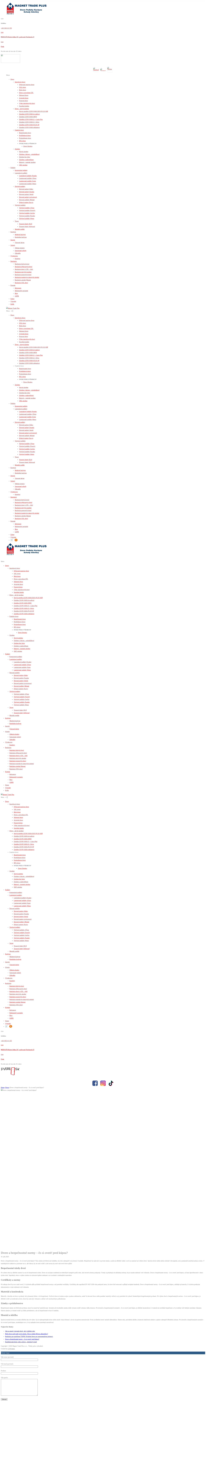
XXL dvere (22, 87)
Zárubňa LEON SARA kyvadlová (29, 114)
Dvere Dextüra (27, 146)
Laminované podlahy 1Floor (27, 178)
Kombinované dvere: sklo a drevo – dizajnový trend (21, 1342)
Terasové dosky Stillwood (27, 226)
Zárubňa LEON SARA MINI (28, 117)
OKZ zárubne (23, 165)
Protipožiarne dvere (25, 138)
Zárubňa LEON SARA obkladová (29, 127)
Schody (13, 245)
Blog (16, 293)
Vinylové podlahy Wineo (26, 218)
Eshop (12, 299)
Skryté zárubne (23, 151)
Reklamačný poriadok (21, 291)
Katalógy (17, 258)
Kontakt (13, 285)
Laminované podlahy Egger (27, 181)
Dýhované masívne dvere (26, 84)
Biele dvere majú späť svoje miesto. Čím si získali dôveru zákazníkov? (26, 1334)
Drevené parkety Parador (26, 192)
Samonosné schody (20, 250)
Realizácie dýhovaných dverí (23, 266)
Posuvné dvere (23, 101)
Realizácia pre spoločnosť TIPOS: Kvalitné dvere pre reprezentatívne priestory (29, 1336)
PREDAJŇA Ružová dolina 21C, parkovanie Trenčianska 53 (17, 37)
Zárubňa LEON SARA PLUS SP (29, 125)
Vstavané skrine (19, 242)
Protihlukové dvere (25, 135)
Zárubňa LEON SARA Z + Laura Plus (31, 119)
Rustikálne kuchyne (21, 237)
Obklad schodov (20, 248)
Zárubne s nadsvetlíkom (26, 159)
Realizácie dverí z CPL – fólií (24, 269)
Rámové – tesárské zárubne (27, 162)
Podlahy (13, 168)
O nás (2, 46)
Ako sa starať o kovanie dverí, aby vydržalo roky (20, 1331)
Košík (12, 304)
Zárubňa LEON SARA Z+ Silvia (29, 122)
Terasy (17, 221)
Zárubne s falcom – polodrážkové (29, 154)
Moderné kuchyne (20, 234)
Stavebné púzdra (24, 106)
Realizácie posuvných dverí (23, 275)
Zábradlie (18, 253)
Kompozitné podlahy (21, 170)
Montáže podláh (19, 229)
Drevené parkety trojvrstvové (28, 197)
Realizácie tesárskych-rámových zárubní (27, 277)
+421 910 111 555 (6, 28)
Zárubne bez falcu (24, 157)
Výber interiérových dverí (27, 103)
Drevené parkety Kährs (26, 189)
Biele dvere (22, 90)
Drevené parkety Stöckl (26, 194)
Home (3, 1087)
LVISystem (11, 1349)
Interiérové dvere (20, 82)
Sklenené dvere (23, 95)
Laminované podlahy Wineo (27, 184)
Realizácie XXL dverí (21, 283)
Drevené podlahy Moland (26, 200)
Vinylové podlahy (20, 205)
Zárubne (17, 149)
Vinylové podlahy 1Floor (26, 208)
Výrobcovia (14, 256)
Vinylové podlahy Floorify (27, 210)
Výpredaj (13, 301)
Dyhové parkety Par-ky (26, 202)
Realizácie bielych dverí (22, 264)
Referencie (18, 288)
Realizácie (14, 261)
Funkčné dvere (19, 130)
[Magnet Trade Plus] (12, 308)
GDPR (17, 296)
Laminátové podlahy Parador (28, 176)
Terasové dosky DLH (25, 224)
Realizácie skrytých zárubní (23, 272)
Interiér (13, 240)
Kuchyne (13, 232)
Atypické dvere (23, 98)
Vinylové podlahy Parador (27, 216)
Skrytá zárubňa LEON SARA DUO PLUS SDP (33, 111)
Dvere (12, 79)
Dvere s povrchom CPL (26, 93)
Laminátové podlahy (21, 173)
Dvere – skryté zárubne (22, 109)
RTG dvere (22, 141)
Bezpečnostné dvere (25, 133)
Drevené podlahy (20, 186)
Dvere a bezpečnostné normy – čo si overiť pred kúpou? (22, 1339)
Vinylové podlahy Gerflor (27, 213)
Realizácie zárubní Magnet (23, 280)
